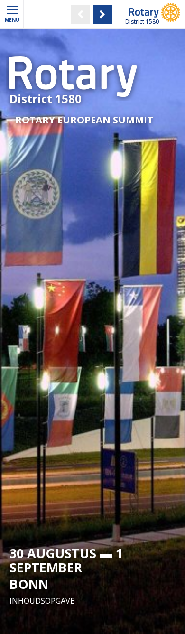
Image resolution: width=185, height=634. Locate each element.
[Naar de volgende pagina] (105, 14)
